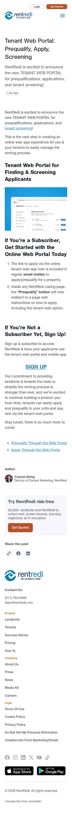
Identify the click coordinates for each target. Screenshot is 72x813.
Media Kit (12, 688)
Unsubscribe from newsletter (23, 801)
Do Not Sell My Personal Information (31, 732)
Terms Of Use (14, 709)
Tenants (10, 627)
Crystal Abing (24, 477)
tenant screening (18, 128)
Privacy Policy (15, 725)
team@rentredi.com (19, 603)
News (9, 680)
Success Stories (16, 635)
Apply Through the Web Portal (35, 450)
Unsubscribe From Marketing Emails (31, 740)
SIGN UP (35, 367)
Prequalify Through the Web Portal (39, 443)
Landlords (12, 619)
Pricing (10, 643)
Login (37, 6)
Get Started (56, 6)
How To (10, 651)
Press (9, 672)
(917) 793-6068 (15, 598)
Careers (11, 695)
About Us (11, 664)
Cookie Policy (15, 717)
